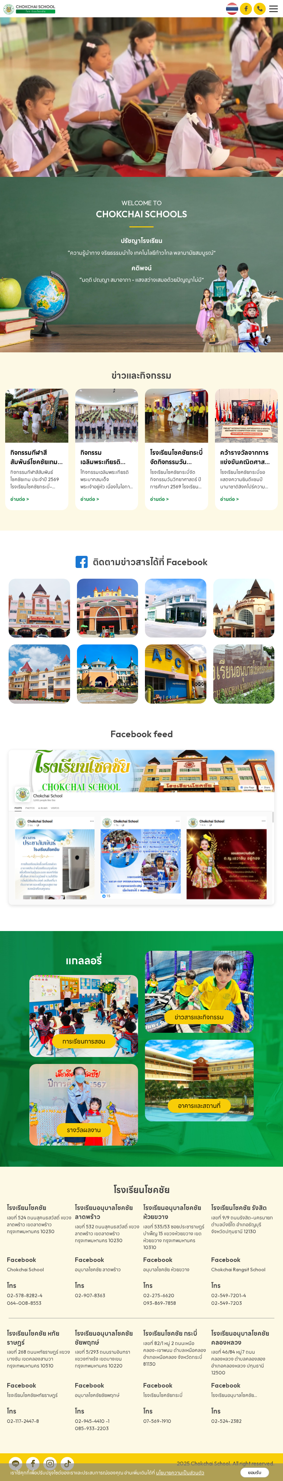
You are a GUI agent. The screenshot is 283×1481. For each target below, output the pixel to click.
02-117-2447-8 (23, 1421)
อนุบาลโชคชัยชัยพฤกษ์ (97, 1395)
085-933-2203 (92, 1428)
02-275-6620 (158, 1295)
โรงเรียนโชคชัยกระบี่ (163, 1395)
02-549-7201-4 (228, 1295)
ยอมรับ (254, 1472)
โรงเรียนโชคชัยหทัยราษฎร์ (32, 1395)
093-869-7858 (159, 1303)
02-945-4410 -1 (92, 1421)
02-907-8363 (90, 1295)
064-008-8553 (24, 1303)
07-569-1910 (157, 1421)
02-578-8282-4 (24, 1295)
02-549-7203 (226, 1303)
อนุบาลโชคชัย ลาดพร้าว (98, 1269)
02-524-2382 (226, 1421)
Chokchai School (25, 1269)
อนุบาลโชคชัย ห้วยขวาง (166, 1269)
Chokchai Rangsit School (238, 1269)
